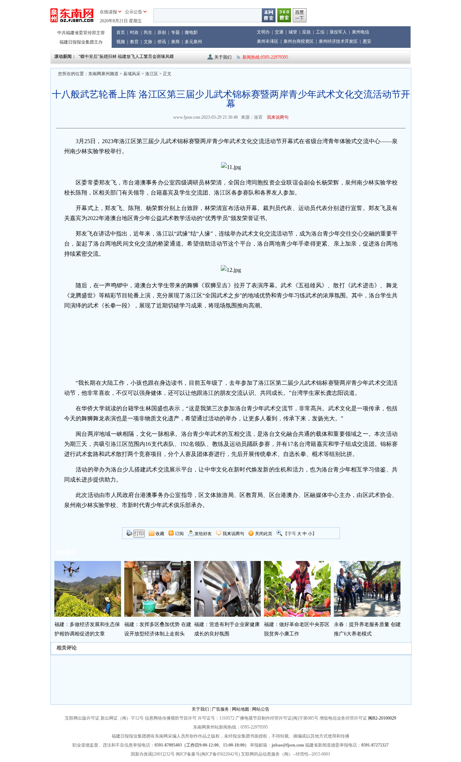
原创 (161, 32)
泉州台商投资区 (298, 41)
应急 (306, 32)
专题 (175, 32)
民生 (148, 32)
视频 (120, 41)
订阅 (179, 533)
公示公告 (133, 11)
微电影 (191, 32)
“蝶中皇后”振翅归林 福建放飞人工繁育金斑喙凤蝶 (126, 56)
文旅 (148, 41)
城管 (292, 32)
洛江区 (151, 73)
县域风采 (131, 73)
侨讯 (161, 41)
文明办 (263, 32)
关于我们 (223, 57)
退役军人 (338, 32)
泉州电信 (360, 32)
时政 (134, 32)
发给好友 (203, 533)
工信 (320, 32)
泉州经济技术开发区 (338, 41)
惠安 (367, 41)
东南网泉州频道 (103, 73)
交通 (279, 32)
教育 (134, 41)
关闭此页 (263, 533)
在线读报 (108, 11)
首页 (120, 32)
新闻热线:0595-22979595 (265, 57)
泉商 (175, 41)
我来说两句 (277, 117)
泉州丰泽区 (267, 41)
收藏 (160, 533)
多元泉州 (193, 41)
